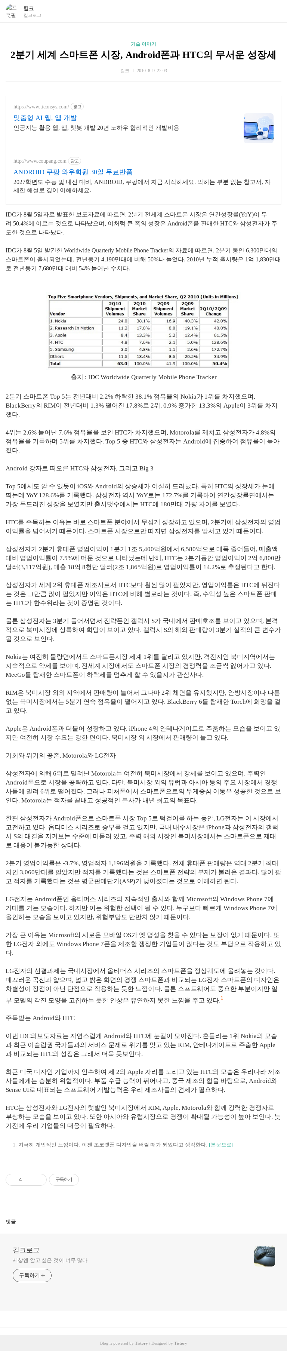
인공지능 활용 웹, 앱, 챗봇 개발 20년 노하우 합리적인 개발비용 (96, 128)
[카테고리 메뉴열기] (273, 11)
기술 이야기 (143, 44)
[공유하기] (29, 1179)
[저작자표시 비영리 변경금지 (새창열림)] (89, 1180)
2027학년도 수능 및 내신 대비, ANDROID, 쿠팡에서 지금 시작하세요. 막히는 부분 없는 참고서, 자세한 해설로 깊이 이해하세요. (142, 186)
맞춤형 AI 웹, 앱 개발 (45, 118)
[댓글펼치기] (19, 1221)
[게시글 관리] (38, 1179)
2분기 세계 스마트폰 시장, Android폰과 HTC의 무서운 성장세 (143, 54)
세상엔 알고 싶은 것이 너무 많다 (50, 1260)
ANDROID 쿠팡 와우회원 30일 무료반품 (73, 172)
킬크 (29, 8)
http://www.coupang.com (40, 161)
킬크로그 (26, 1250)
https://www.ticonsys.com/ (41, 107)
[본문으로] (221, 1145)
